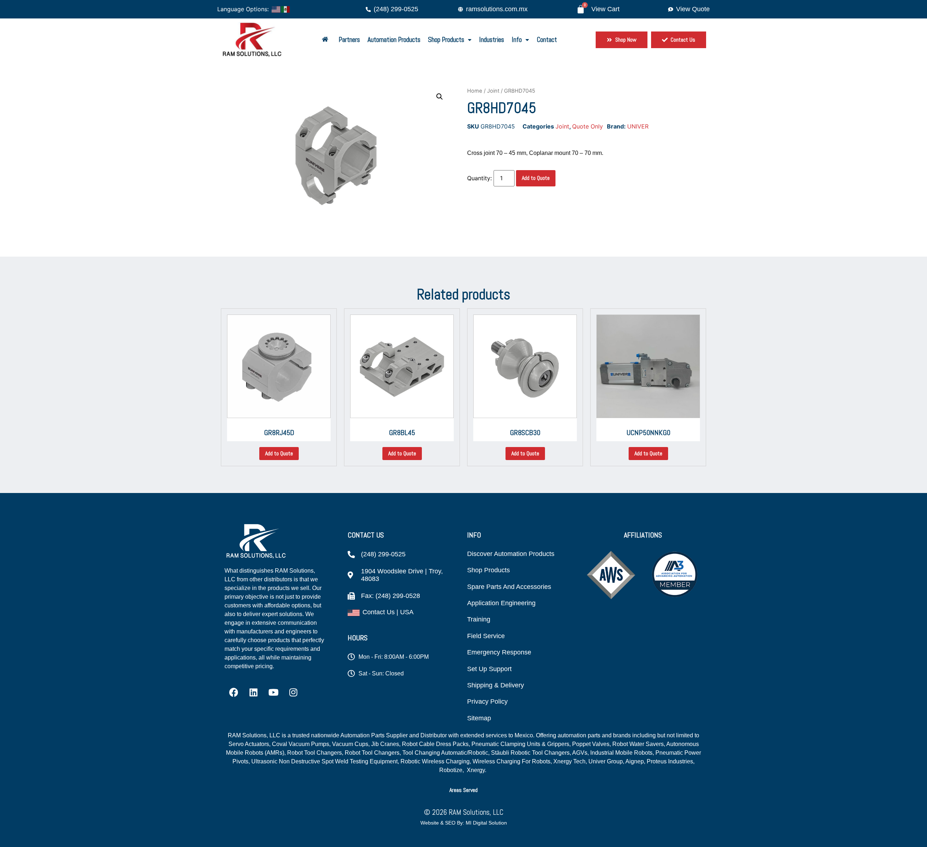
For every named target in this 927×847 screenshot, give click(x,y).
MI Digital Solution (486, 823)
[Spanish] (285, 8)
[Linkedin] (253, 692)
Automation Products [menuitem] (394, 39)
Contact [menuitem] (547, 39)
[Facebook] (234, 692)
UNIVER (638, 126)
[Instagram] (293, 692)
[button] (439, 96)
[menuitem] (326, 40)
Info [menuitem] (517, 39)
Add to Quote (536, 178)
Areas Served (463, 790)
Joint (493, 91)
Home (474, 91)
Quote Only (587, 126)
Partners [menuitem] (349, 39)
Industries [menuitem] (491, 39)
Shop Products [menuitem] (446, 39)
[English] (276, 8)
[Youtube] (273, 692)
